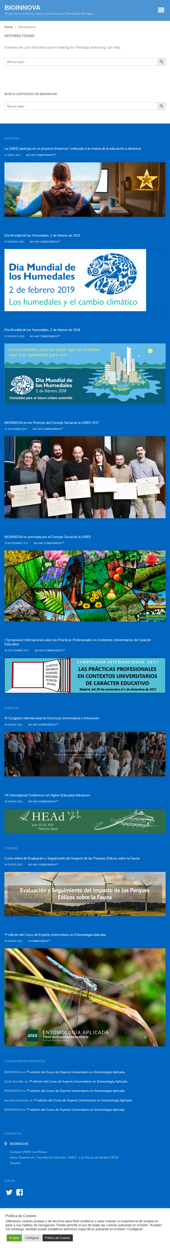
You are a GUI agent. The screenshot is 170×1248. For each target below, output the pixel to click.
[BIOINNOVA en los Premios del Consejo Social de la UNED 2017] (85, 477)
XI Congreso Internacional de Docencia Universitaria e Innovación (51, 718)
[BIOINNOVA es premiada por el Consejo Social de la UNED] (85, 585)
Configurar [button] (32, 1238)
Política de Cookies (57, 1238)
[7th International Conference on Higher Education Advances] (85, 821)
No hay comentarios (40, 155)
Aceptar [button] (14, 1238)
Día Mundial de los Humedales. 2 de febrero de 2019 (42, 235)
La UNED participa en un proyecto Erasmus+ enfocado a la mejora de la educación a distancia (72, 148)
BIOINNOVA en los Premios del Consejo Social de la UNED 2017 (51, 423)
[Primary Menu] (161, 10)
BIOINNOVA (22, 7)
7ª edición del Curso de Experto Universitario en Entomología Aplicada (55, 935)
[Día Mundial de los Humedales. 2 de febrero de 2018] (85, 373)
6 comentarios (38, 941)
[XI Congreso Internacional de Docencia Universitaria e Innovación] (85, 754)
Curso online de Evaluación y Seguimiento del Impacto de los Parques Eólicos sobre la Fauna (71, 858)
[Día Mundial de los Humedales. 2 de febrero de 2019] (85, 280)
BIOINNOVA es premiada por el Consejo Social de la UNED (47, 537)
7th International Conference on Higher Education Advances (47, 795)
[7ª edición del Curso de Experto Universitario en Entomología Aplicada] (85, 997)
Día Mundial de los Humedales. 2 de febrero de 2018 (42, 330)
